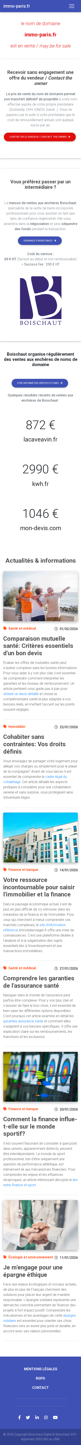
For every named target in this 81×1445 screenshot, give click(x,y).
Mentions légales (40, 1369)
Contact (40, 1388)
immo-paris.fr (41, 35)
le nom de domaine (40, 23)
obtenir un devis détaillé (21, 694)
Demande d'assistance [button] (38, 240)
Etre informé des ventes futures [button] (38, 383)
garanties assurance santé (23, 1021)
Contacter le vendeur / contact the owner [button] (38, 136)
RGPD (40, 1378)
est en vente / (40, 46)
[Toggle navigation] (72, 6)
